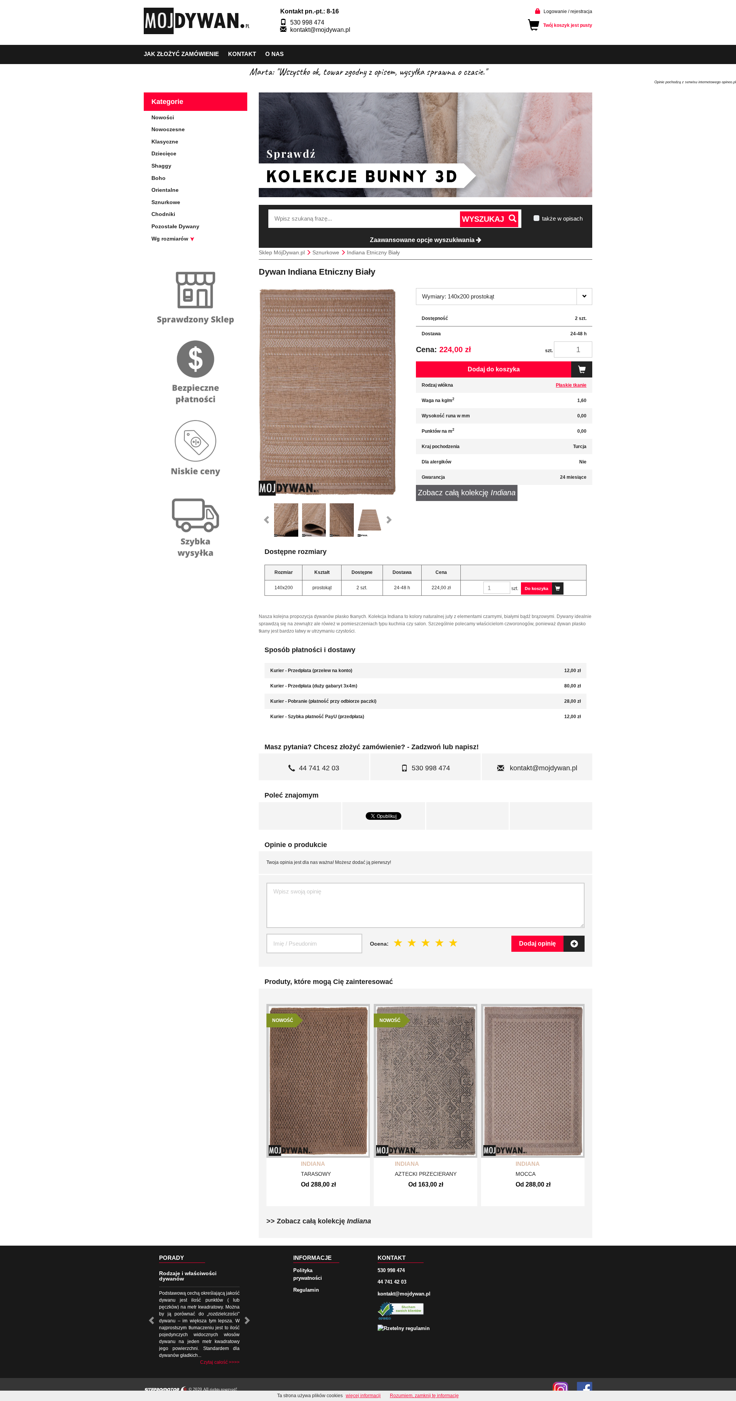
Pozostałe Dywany (175, 226)
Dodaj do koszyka (494, 369)
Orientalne (165, 190)
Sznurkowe (165, 202)
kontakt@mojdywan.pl (320, 29)
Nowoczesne (168, 129)
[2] (412, 943)
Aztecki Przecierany (426, 1174)
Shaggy (161, 166)
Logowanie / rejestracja (568, 11)
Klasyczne (164, 141)
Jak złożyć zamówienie (181, 54)
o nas (274, 54)
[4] (439, 943)
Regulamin (306, 1290)
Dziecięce (163, 153)
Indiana (313, 1163)
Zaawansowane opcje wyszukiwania (423, 240)
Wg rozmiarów (170, 239)
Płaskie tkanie (571, 385)
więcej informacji (363, 1395)
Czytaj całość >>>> (220, 1362)
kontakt (242, 54)
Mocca (526, 1174)
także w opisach (562, 218)
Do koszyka (536, 588)
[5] (453, 943)
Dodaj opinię (537, 943)
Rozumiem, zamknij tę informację (424, 1395)
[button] (266, 520)
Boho (158, 178)
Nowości (162, 117)
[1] (398, 943)
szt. (549, 350)
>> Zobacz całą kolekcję (318, 1221)
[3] (426, 943)
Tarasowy (316, 1174)
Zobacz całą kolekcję (467, 492)
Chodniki (163, 214)
